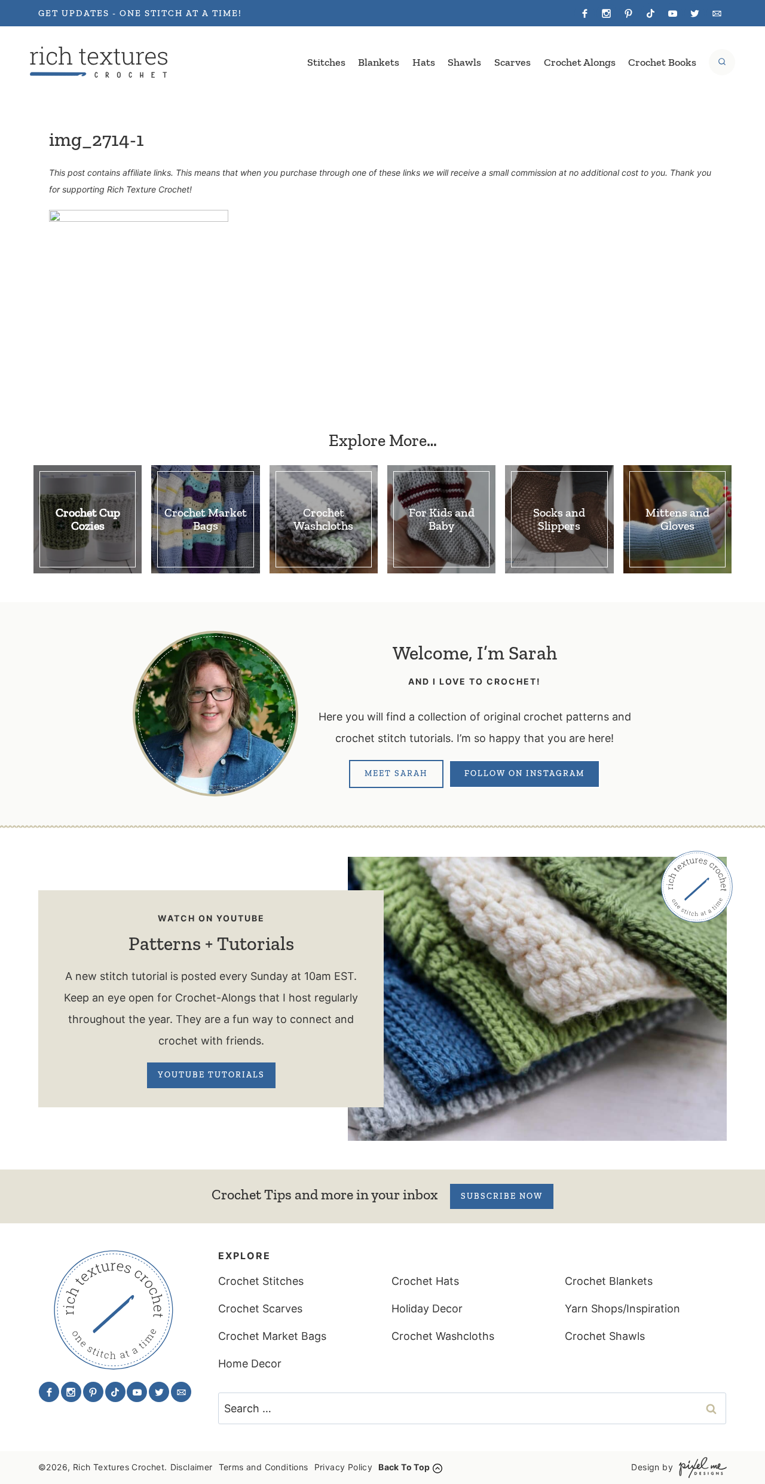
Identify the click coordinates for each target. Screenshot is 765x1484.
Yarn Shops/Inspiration (622, 1308)
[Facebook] (584, 13)
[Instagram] (606, 13)
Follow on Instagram (524, 773)
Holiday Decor (427, 1308)
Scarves (512, 62)
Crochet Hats (425, 1281)
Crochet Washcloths (442, 1336)
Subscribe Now (502, 1196)
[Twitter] (694, 13)
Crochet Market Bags (272, 1336)
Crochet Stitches (261, 1281)
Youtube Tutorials (211, 1075)
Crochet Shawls (605, 1336)
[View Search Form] (722, 62)
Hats (423, 62)
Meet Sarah (396, 773)
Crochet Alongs (580, 62)
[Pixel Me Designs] (700, 1467)
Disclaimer (191, 1467)
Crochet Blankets (609, 1281)
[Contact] (716, 13)
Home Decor (249, 1363)
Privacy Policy (343, 1467)
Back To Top (404, 1467)
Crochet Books (662, 62)
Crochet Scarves (260, 1308)
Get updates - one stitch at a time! (140, 13)
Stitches (326, 62)
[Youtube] (672, 13)
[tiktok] (651, 13)
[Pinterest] (629, 13)
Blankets (378, 62)
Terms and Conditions (263, 1467)
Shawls (464, 62)
